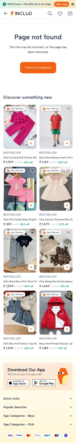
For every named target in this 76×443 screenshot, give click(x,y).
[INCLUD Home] (21, 13)
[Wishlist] (59, 13)
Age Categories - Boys (19, 416)
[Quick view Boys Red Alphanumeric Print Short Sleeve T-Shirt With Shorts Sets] (67, 143)
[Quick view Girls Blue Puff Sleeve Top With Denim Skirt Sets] (31, 329)
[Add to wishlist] (32, 108)
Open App (62, 4)
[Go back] (5, 13)
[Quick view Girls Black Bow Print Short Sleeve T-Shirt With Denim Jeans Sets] (31, 267)
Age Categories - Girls (18, 424)
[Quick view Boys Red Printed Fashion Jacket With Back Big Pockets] (67, 329)
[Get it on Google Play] (44, 382)
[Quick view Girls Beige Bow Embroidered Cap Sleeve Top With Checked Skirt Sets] (67, 267)
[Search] (49, 13)
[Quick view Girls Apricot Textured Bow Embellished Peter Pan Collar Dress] (67, 205)
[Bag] (70, 13)
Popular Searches (15, 407)
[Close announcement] (72, 4)
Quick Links (11, 398)
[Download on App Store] (18, 382)
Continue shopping (38, 67)
